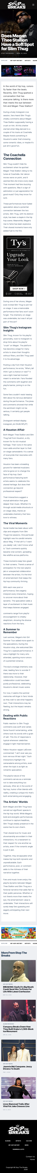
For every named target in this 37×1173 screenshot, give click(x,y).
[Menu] (33, 5)
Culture (29, 1141)
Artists (27, 60)
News (26, 1145)
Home (32, 1159)
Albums (7, 1141)
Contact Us (30, 1157)
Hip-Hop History (16, 60)
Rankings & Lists (18, 1149)
